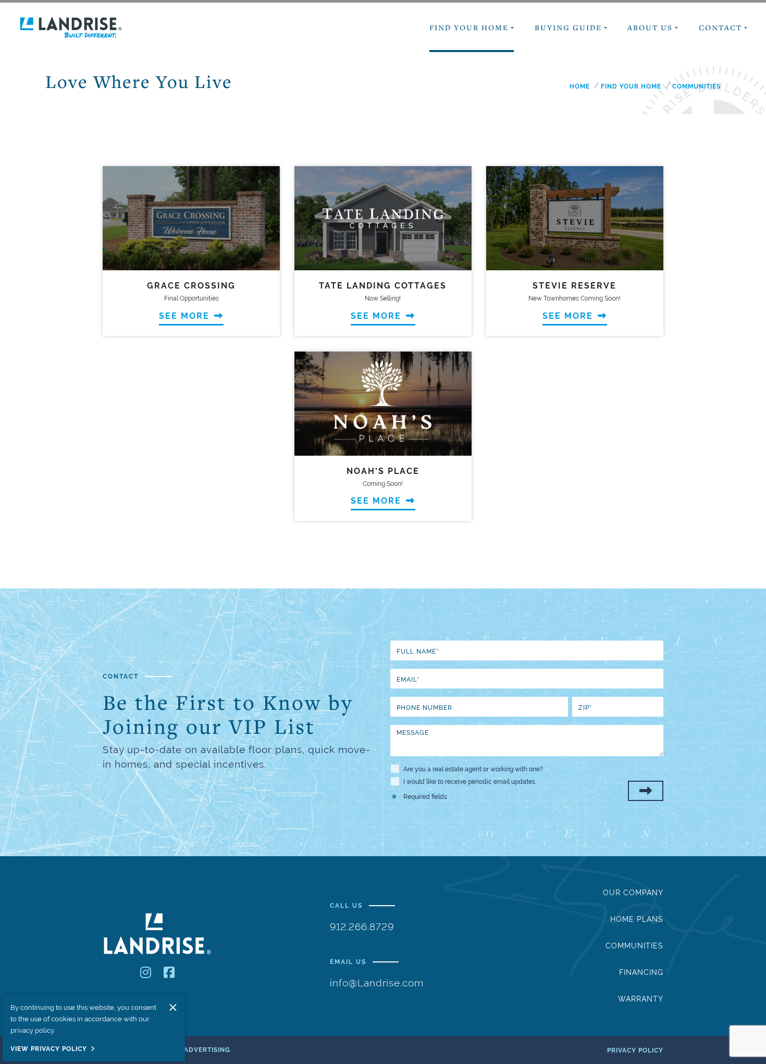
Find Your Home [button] (469, 27)
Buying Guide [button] (568, 27)
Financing (641, 972)
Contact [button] (720, 27)
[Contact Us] (645, 791)
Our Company (633, 892)
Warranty (640, 999)
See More (186, 316)
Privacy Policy (635, 1050)
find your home (631, 86)
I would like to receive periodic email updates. (469, 781)
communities (696, 86)
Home (580, 86)
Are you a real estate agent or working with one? (473, 769)
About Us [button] (650, 27)
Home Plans (636, 919)
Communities (634, 946)
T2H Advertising (199, 1050)
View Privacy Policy (48, 1049)
